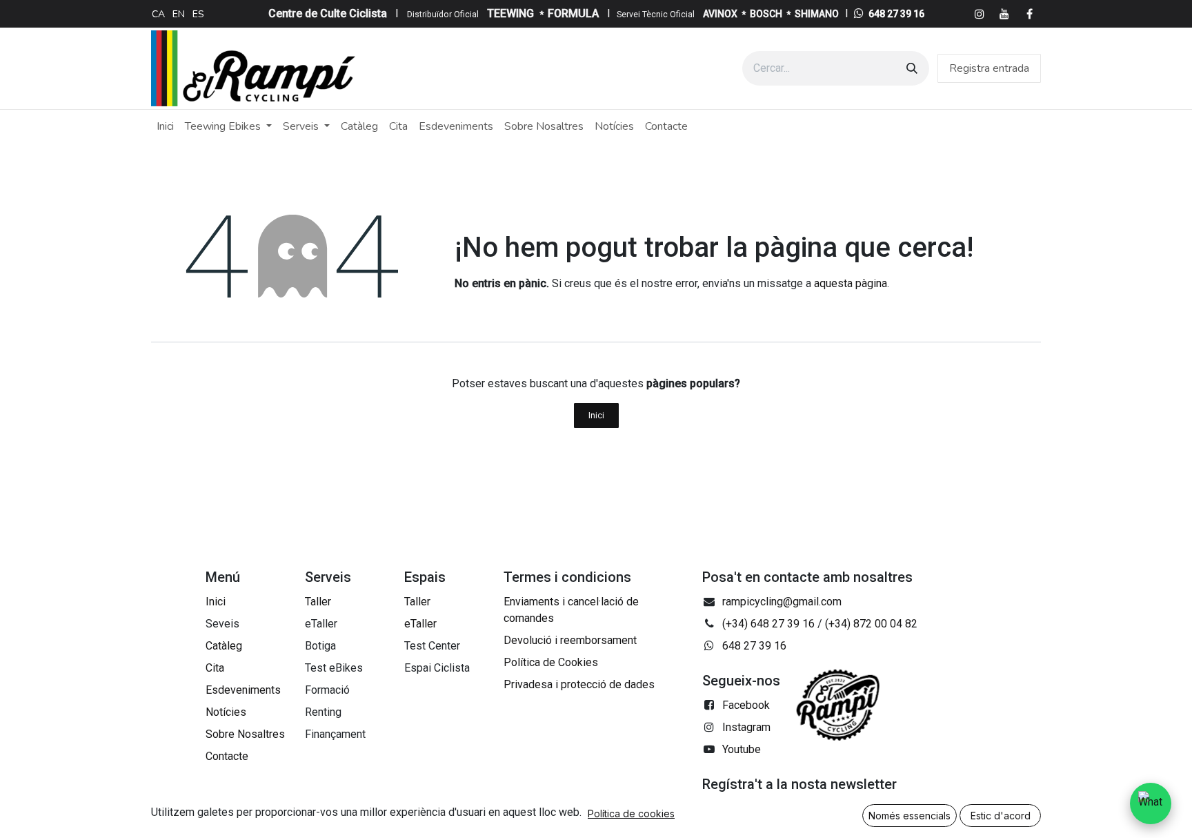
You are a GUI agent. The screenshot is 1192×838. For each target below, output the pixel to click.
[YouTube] (1004, 14)
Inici (596, 415)
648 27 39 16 (896, 13)
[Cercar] (912, 68)
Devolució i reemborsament (570, 640)
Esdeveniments (243, 689)
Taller (318, 601)
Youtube (741, 749)
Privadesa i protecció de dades (579, 684)
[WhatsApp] (1150, 803)
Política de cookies (631, 813)
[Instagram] (979, 14)
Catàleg (224, 645)
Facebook (746, 705)
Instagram (746, 727)
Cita (215, 667)
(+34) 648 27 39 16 (768, 623)
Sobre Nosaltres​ (245, 734)
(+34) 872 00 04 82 (871, 623)
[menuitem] (158, 13)
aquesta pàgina (850, 283)
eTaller (420, 623)
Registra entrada (989, 68)
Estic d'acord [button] (1001, 815)
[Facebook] (1029, 14)
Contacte (227, 756)
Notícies (226, 712)
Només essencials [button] (909, 815)
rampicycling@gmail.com (782, 601)
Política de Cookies (551, 662)
